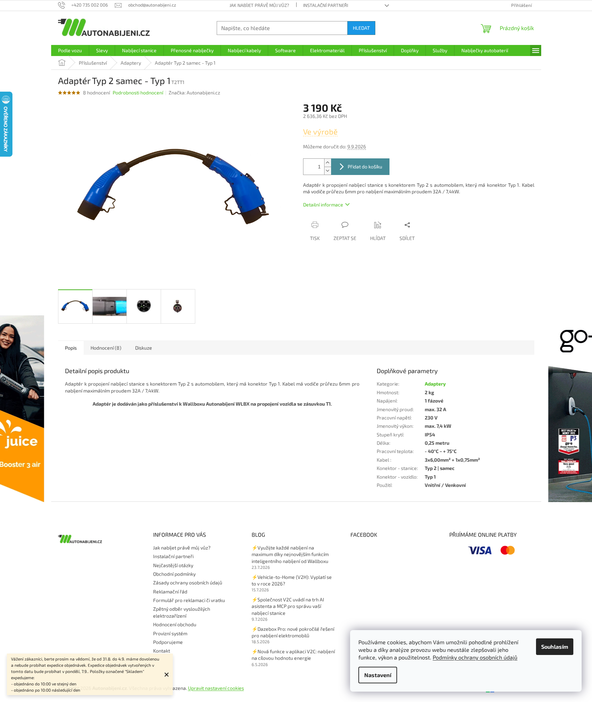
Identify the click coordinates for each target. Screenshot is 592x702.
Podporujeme (168, 642)
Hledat (361, 28)
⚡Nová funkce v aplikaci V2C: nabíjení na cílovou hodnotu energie (293, 654)
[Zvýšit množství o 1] (327, 163)
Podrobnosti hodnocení (138, 92)
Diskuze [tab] (143, 348)
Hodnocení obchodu (174, 624)
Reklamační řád (170, 591)
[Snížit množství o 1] (327, 171)
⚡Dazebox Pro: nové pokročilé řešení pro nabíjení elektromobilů (293, 632)
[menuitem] (70, 50)
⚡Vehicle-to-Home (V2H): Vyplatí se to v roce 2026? (292, 580)
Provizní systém (170, 633)
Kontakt (161, 651)
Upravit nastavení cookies (216, 688)
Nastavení (377, 675)
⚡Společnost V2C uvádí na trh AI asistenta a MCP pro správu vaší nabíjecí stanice (288, 606)
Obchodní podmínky (174, 574)
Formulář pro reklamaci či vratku (189, 600)
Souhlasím (554, 646)
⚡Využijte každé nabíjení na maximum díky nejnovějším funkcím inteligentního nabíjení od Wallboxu (290, 554)
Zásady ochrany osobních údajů (187, 582)
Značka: (194, 92)
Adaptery (435, 384)
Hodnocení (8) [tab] (106, 348)
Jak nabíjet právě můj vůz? (259, 5)
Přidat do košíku (365, 166)
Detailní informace (323, 204)
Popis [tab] (71, 348)
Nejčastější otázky (173, 565)
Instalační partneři (325, 5)
